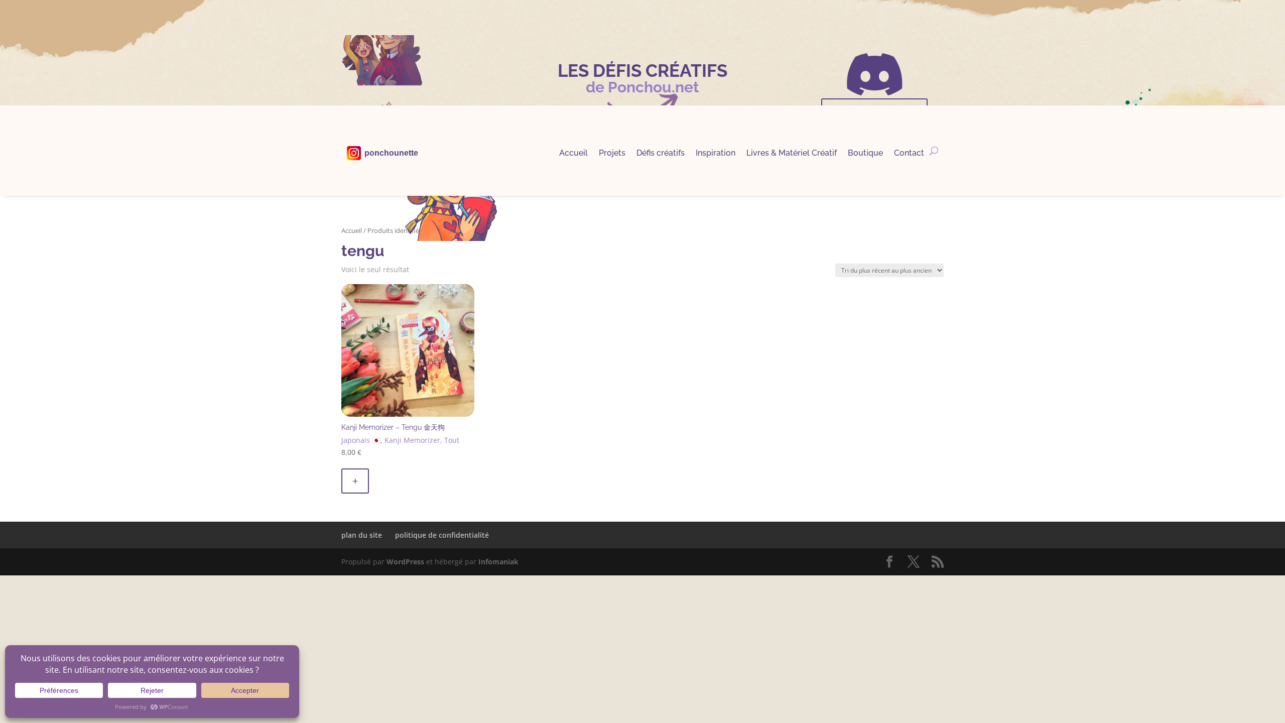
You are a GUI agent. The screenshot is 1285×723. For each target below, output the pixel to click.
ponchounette (391, 153)
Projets (612, 154)
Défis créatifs (660, 154)
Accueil (573, 154)
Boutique (865, 154)
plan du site (361, 535)
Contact (909, 154)
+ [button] (355, 481)
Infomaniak (498, 561)
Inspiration (715, 154)
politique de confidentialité (442, 535)
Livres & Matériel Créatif (791, 154)
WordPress (405, 561)
